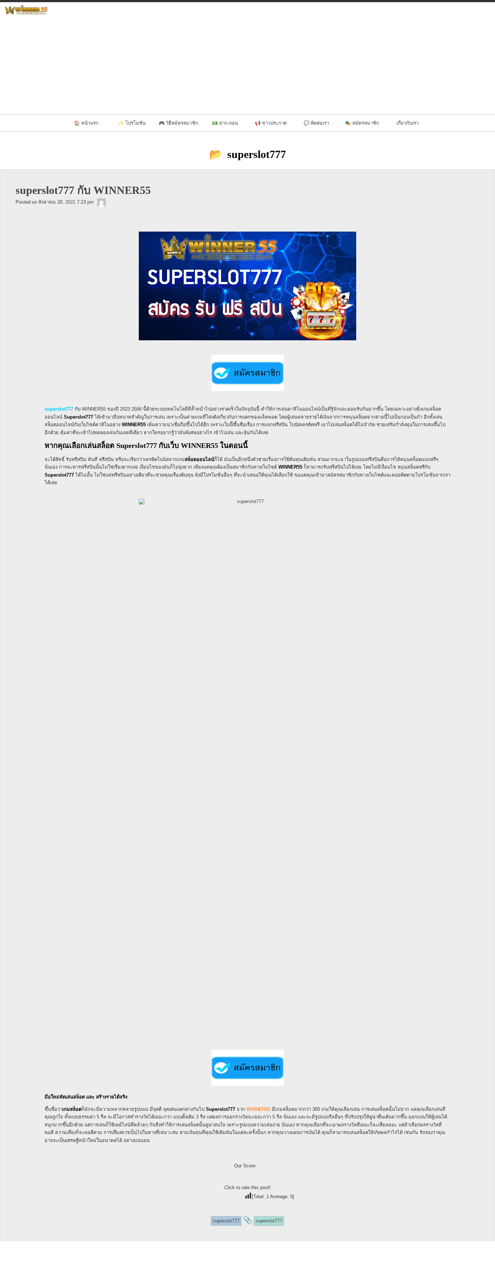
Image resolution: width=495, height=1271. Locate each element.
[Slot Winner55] (101, 202)
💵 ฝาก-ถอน (225, 122)
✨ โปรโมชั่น (132, 122)
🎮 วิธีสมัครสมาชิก (178, 122)
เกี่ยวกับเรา (407, 122)
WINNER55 (258, 1109)
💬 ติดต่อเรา (316, 122)
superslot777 (59, 409)
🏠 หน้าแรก (86, 122)
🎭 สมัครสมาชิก (362, 122)
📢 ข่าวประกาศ (271, 122)
